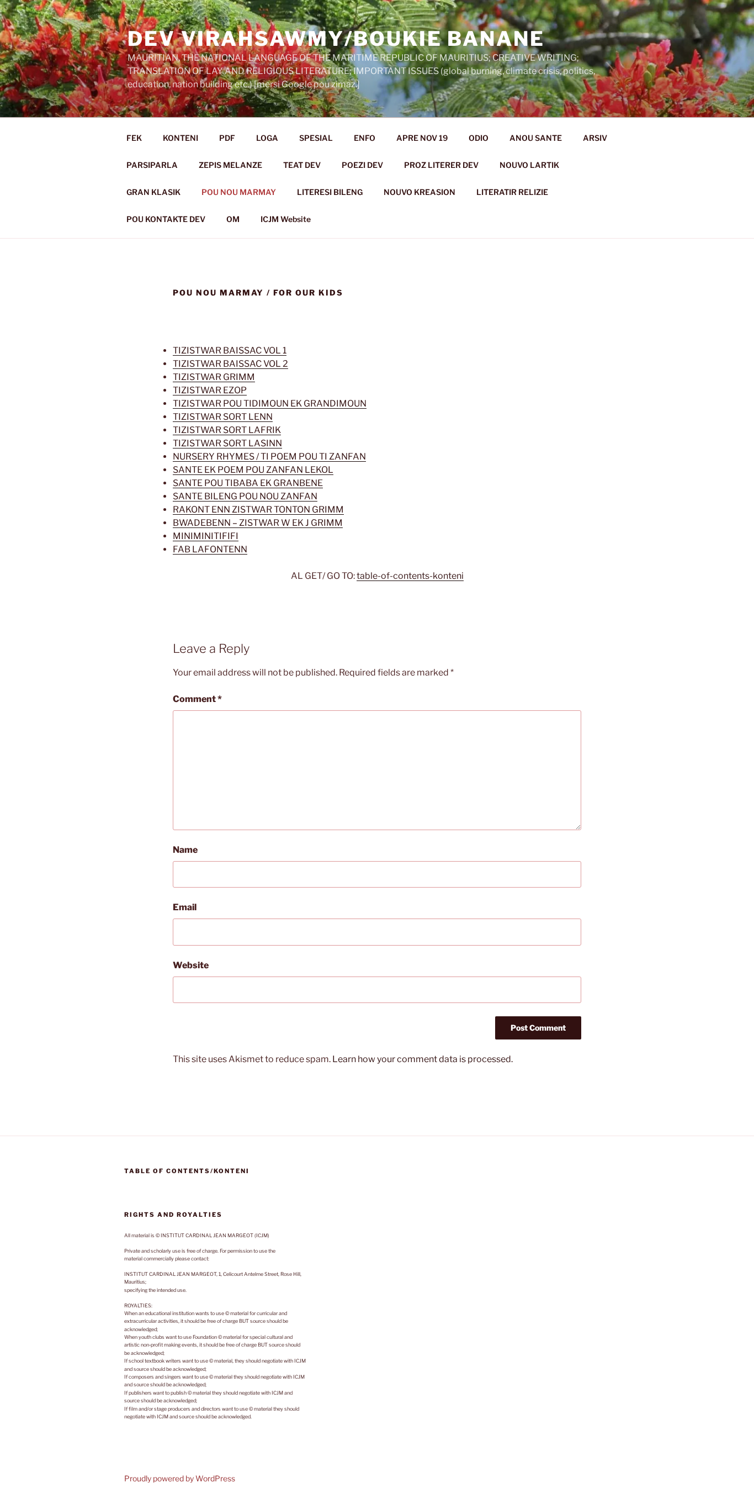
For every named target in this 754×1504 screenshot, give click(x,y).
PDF (227, 138)
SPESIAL (316, 138)
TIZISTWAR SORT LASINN (227, 443)
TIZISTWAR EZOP (210, 390)
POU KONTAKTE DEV (165, 219)
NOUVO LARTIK (529, 165)
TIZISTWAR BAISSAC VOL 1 (229, 350)
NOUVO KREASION (419, 192)
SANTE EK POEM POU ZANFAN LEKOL (253, 470)
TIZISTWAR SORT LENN (223, 416)
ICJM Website (286, 219)
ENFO (364, 138)
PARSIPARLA (152, 165)
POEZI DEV (362, 165)
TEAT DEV (302, 165)
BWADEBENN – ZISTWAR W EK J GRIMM (258, 523)
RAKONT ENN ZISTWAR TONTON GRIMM (258, 509)
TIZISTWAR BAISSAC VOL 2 (230, 363)
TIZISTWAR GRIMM (214, 377)
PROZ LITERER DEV (441, 165)
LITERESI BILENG (330, 192)
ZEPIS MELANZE (230, 165)
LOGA (267, 138)
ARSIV (595, 138)
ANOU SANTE (535, 138)
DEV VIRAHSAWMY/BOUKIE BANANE (336, 39)
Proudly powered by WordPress (179, 1478)
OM (233, 219)
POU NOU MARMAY (238, 192)
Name (185, 850)
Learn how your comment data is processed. (422, 1059)
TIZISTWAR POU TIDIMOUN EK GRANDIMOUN (270, 403)
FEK (134, 138)
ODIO (478, 138)
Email (185, 907)
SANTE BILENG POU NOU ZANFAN (245, 496)
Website (191, 965)
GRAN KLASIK (153, 192)
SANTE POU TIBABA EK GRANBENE (248, 483)
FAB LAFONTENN (210, 549)
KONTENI (180, 138)
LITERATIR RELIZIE (512, 192)
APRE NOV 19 (422, 138)
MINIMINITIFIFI (205, 536)
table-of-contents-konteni (410, 576)
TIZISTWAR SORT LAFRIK (227, 430)
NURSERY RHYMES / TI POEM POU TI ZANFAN (269, 456)
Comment (197, 699)
